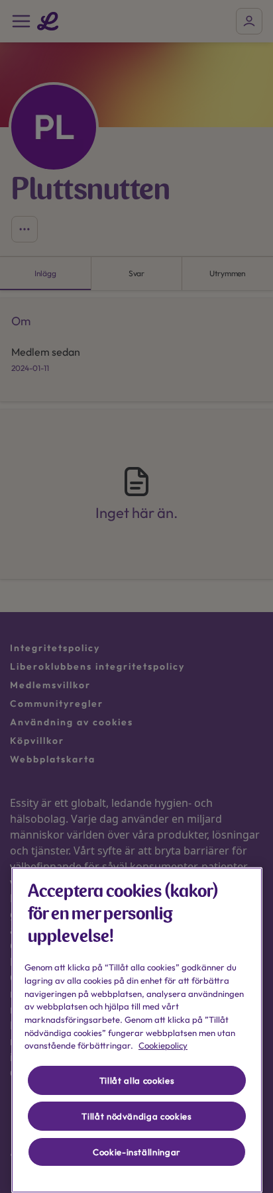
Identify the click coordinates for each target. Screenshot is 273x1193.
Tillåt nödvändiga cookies (136, 1116)
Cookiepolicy (163, 1045)
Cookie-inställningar (137, 1152)
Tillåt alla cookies (136, 1080)
